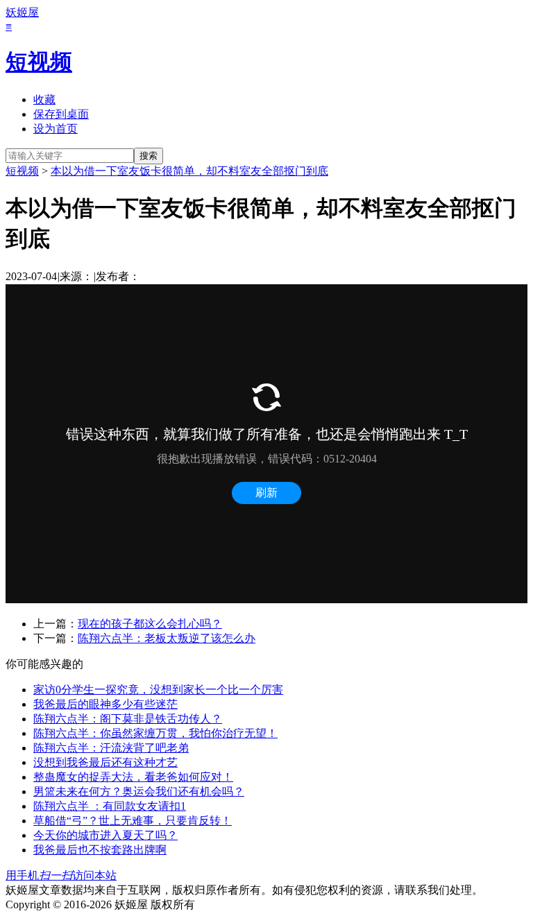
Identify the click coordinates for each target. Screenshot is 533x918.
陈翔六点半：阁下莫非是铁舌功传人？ (127, 719)
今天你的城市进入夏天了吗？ (105, 835)
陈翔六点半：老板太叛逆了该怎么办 (166, 638)
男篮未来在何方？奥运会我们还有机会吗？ (138, 791)
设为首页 (55, 129)
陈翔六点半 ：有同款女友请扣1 (109, 806)
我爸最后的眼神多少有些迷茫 (105, 704)
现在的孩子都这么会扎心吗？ (150, 624)
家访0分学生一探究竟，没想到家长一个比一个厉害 (158, 689)
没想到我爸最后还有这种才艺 (105, 762)
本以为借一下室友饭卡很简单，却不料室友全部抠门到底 (189, 171)
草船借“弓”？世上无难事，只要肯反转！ (132, 820)
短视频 (39, 61)
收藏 (44, 99)
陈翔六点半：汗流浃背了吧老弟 (111, 748)
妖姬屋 (22, 12)
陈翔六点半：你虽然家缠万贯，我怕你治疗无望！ (155, 733)
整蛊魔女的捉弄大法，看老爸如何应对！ (133, 777)
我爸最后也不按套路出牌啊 (100, 850)
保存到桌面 (61, 114)
